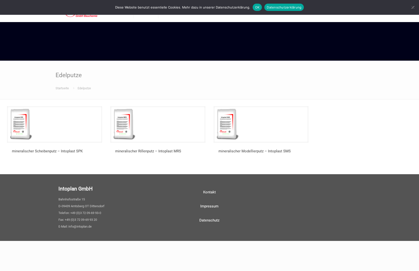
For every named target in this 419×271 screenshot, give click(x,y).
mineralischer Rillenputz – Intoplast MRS (148, 151)
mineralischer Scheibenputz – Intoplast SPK (47, 151)
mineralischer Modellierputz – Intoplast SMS (254, 151)
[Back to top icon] (396, 261)
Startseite (62, 88)
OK (257, 7)
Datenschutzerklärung (284, 7)
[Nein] (413, 7)
